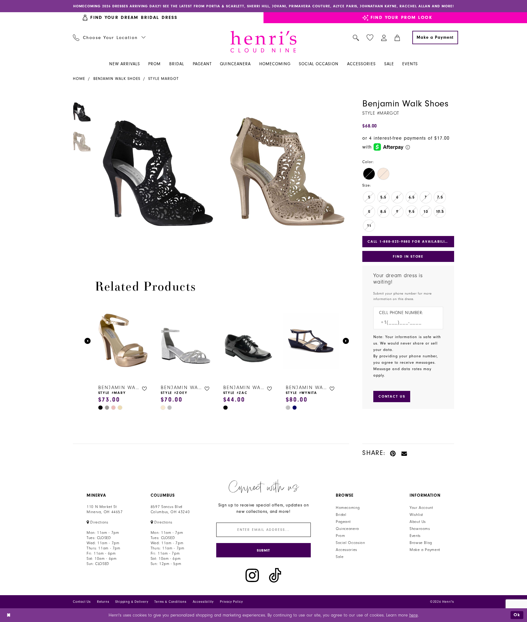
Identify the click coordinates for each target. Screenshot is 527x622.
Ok (517, 614)
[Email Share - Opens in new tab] (404, 453)
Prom (340, 536)
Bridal (341, 515)
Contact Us (82, 602)
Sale (340, 557)
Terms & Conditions (170, 602)
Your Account (421, 508)
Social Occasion (350, 543)
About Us (418, 522)
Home (79, 79)
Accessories (346, 550)
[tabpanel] (157, 177)
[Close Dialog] (9, 615)
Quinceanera (347, 529)
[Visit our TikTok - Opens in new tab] (275, 575)
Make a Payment (425, 550)
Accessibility (203, 602)
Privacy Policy (231, 602)
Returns (103, 602)
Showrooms (420, 529)
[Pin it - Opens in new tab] (393, 453)
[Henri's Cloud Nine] (263, 41)
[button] (384, 37)
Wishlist (416, 515)
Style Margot (163, 79)
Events (415, 536)
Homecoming (348, 508)
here (413, 615)
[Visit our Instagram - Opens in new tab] (252, 575)
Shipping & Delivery (131, 602)
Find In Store (408, 256)
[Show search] (356, 37)
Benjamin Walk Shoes (116, 79)
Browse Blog (421, 543)
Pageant (343, 522)
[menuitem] (109, 37)
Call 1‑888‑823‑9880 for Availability (408, 241)
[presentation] (123, 341)
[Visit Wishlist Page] (370, 37)
